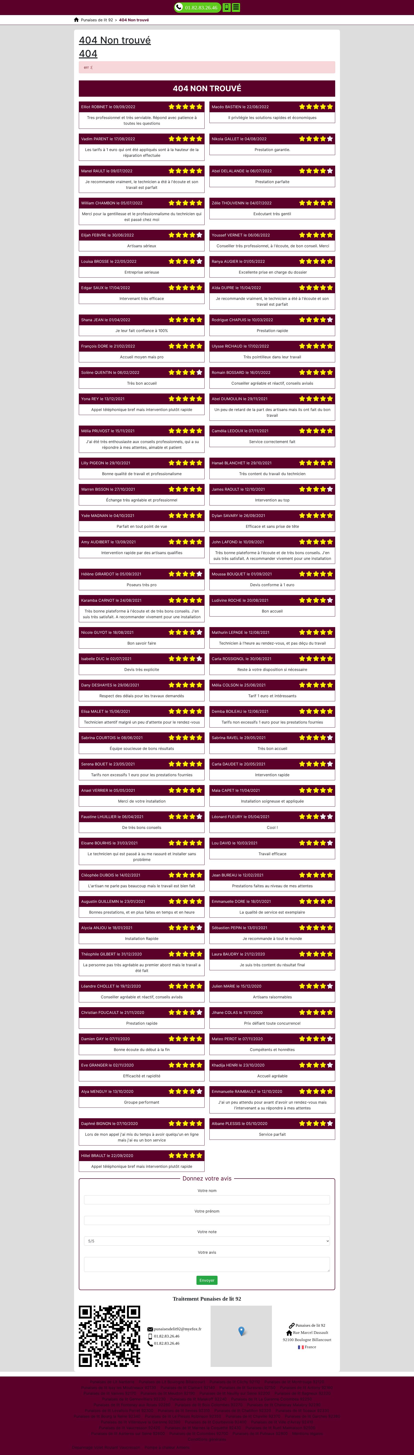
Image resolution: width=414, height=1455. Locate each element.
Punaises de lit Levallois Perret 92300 (119, 1410)
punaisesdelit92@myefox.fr (177, 1329)
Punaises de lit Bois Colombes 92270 (208, 1404)
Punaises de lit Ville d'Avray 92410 (282, 1422)
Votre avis (207, 1252)
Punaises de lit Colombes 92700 (198, 1433)
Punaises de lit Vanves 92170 (110, 1393)
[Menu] (236, 7)
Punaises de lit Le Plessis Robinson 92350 (183, 1416)
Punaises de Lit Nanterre (112, 1381)
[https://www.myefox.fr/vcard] (109, 1336)
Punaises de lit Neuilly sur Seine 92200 (235, 1393)
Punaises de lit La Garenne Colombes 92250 (271, 1399)
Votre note (207, 1231)
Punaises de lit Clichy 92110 (235, 1381)
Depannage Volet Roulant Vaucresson (106, 1447)
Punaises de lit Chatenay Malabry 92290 (284, 1404)
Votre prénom (207, 1211)
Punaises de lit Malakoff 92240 (198, 1399)
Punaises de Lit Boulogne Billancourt (172, 1381)
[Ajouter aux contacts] (227, 7)
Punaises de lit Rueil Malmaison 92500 (280, 1427)
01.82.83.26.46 (201, 8)
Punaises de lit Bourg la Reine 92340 (107, 1416)
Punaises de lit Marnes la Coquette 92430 (203, 1427)
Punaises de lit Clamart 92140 (188, 1387)
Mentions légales (307, 1433)
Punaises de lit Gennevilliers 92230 (134, 1399)
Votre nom (207, 1190)
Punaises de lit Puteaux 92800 (260, 1433)
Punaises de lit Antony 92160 (306, 1387)
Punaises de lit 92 (310, 1325)
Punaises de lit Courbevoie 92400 (216, 1422)
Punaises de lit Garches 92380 (312, 1416)
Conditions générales (207, 1439)
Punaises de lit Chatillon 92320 (242, 1410)
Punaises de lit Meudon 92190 (168, 1393)
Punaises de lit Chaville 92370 (253, 1416)
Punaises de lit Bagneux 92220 (303, 1393)
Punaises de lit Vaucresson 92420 (129, 1427)
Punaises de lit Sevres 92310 (184, 1410)
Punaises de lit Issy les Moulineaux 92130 (118, 1387)
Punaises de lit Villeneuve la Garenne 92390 (140, 1422)
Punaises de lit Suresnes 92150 (247, 1387)
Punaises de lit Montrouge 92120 (294, 1381)
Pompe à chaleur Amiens (167, 1447)
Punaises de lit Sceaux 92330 (302, 1410)
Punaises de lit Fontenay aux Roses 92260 (132, 1404)
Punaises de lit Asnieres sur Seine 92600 (128, 1433)
